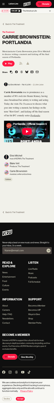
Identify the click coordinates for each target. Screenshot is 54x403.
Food (4, 281)
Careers (6, 310)
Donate (45, 4)
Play (10, 63)
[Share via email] (37, 72)
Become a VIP (34, 310)
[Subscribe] (49, 251)
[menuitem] (28, 64)
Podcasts (32, 277)
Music (31, 273)
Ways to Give (34, 314)
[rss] (21, 64)
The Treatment (8, 32)
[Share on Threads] (21, 72)
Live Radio (33, 269)
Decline (7, 399)
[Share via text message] (32, 72)
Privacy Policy (26, 391)
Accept (20, 399)
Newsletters (7, 318)
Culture (8, 179)
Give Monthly (27, 357)
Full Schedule (34, 282)
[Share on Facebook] (16, 72)
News (4, 272)
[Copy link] (11, 72)
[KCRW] (7, 235)
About (5, 305)
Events (5, 289)
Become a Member (36, 305)
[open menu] (4, 4)
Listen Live (13, 4)
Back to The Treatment (14, 24)
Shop (30, 318)
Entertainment (9, 277)
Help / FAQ (7, 314)
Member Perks (34, 323)
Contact (6, 323)
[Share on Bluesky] (26, 72)
